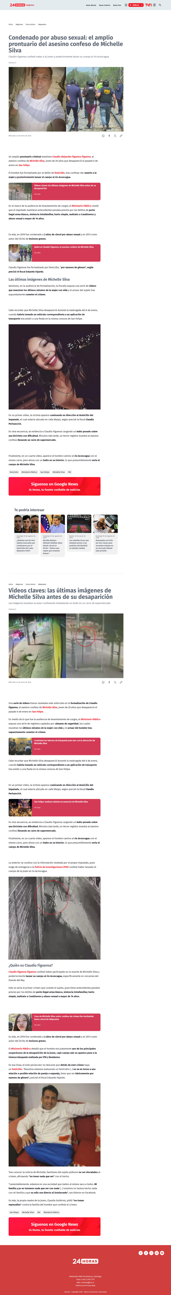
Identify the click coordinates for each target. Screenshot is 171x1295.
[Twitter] (115, 135)
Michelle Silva (59, 472)
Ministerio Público (29, 472)
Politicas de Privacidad (85, 1285)
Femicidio (14, 472)
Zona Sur (117, 5)
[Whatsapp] (103, 135)
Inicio (11, 24)
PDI (69, 472)
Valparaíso (42, 24)
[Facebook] (109, 135)
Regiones (19, 24)
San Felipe (44, 472)
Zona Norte (91, 5)
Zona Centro (104, 5)
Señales (135, 5)
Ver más (37, 194)
